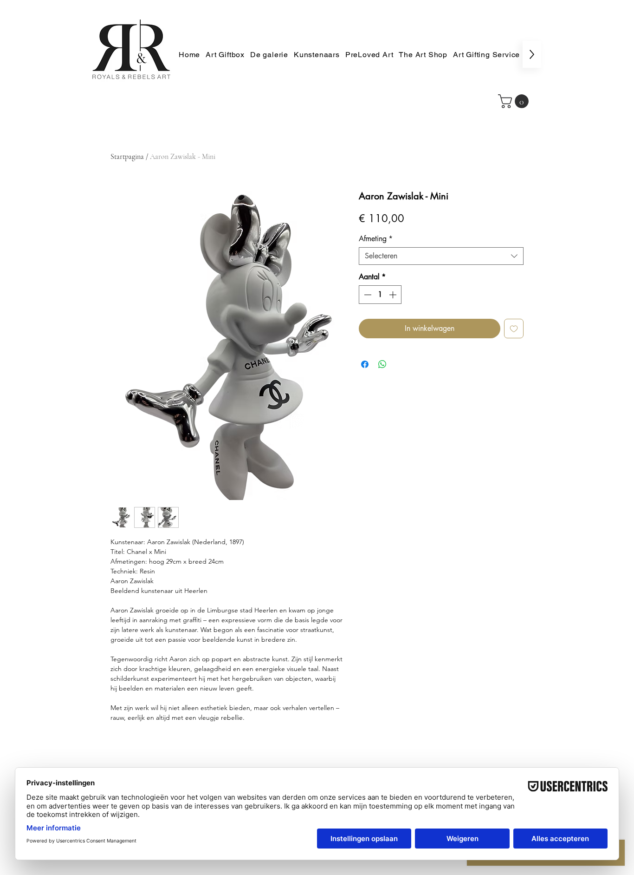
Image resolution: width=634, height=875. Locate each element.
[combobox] (441, 256)
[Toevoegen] (514, 328)
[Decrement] (366, 294)
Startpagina (127, 156)
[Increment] (393, 294)
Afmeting (376, 238)
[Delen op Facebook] (364, 364)
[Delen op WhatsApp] (382, 364)
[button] (515, 101)
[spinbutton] (380, 294)
